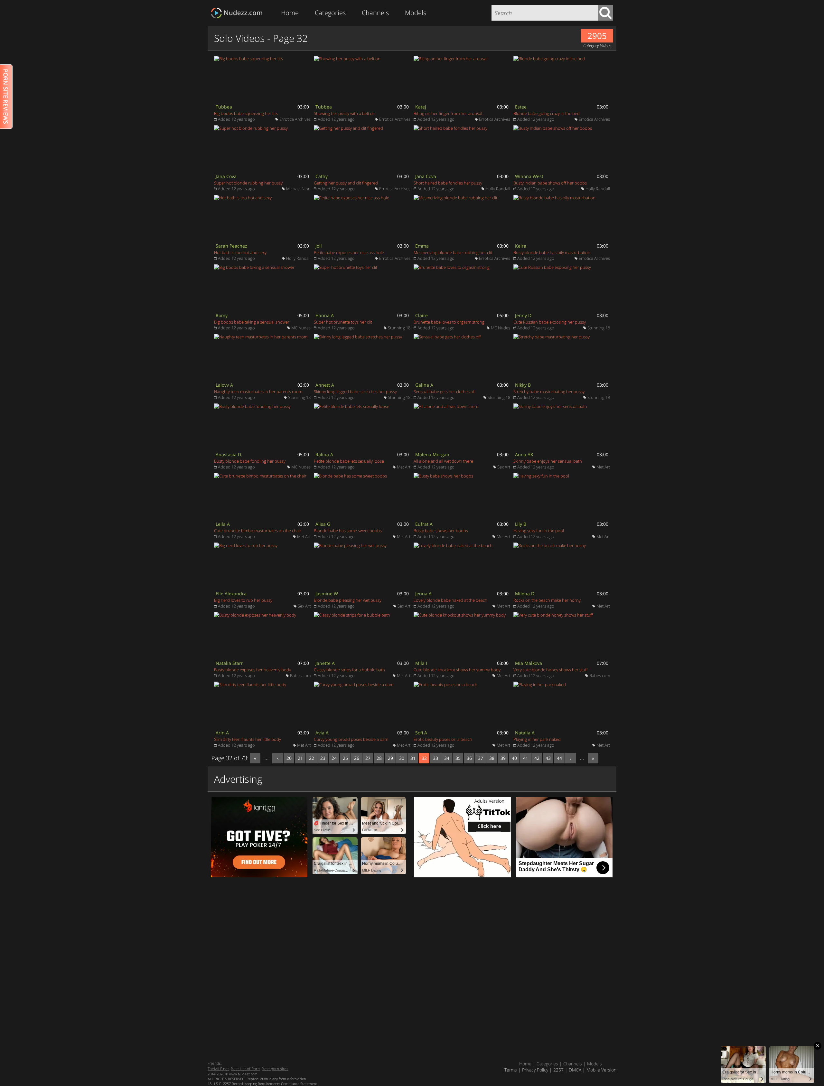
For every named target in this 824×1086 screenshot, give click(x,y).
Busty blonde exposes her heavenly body (252, 670)
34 (446, 758)
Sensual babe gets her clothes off (445, 391)
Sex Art (503, 467)
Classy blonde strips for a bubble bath (349, 670)
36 (469, 758)
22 (311, 758)
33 (435, 758)
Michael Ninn (298, 189)
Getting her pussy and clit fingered (346, 183)
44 (559, 758)
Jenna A (423, 593)
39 (503, 758)
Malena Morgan (432, 454)
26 (356, 758)
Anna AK (524, 454)
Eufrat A (424, 524)
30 (401, 758)
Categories (330, 12)
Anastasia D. (229, 454)
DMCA (575, 1070)
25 (345, 758)
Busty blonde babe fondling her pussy (250, 461)
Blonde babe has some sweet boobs (348, 531)
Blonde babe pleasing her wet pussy (347, 600)
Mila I (421, 663)
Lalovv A (224, 385)
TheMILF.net (218, 1069)
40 (514, 758)
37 (480, 758)
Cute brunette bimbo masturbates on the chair (257, 531)
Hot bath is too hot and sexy (240, 252)
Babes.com (300, 675)
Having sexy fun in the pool (538, 531)
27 (367, 758)
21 (300, 758)
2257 (558, 1070)
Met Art (403, 467)
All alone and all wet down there (443, 461)
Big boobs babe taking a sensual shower (251, 322)
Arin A (222, 733)
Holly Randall (498, 189)
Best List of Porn (245, 1069)
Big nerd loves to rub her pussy (243, 600)
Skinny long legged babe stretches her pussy (355, 391)
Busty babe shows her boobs (441, 531)
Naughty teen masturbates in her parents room (258, 391)
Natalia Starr (229, 663)
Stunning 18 (399, 328)
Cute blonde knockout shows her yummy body (457, 670)
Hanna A (324, 315)
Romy (222, 315)
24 (334, 758)
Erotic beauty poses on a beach (443, 739)
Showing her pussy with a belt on (344, 113)
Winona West (529, 176)
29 (390, 758)
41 (525, 758)
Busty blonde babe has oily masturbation (551, 252)
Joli (318, 246)
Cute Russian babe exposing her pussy (549, 322)
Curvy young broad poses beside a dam (351, 739)
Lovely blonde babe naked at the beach (450, 600)
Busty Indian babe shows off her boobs (550, 183)
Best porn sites (275, 1069)
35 (458, 758)
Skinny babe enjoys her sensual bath (547, 461)
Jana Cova (226, 176)
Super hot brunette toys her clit (343, 322)
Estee (521, 107)
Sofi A (421, 733)
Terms (510, 1070)
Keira (520, 246)
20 (289, 758)
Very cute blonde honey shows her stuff (550, 670)
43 (548, 758)
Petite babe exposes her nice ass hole (349, 252)
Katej (420, 107)
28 (379, 758)
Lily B (520, 524)
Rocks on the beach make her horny (547, 600)
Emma (422, 246)
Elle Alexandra (231, 593)
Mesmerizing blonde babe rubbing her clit (453, 252)
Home (290, 12)
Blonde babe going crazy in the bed (546, 113)
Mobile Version (601, 1070)
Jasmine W (326, 593)
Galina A (424, 385)
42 (536, 758)
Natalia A (525, 733)
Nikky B (523, 385)
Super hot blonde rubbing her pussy (248, 183)
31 (413, 758)
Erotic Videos (239, 13)
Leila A (223, 524)
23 (322, 758)
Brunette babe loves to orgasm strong (449, 322)
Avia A (322, 733)
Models (415, 12)
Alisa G (322, 524)
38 (491, 758)
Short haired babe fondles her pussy (448, 183)
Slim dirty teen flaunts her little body (247, 739)
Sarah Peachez (231, 246)
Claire (421, 315)
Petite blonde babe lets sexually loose (349, 461)
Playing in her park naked (537, 739)
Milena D (524, 593)
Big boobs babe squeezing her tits (246, 113)
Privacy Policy (535, 1070)
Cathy (321, 176)
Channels (375, 12)
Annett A (324, 385)
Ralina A (324, 454)
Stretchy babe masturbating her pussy (549, 391)
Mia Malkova (528, 663)
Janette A (325, 663)
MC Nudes (301, 328)
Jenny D (523, 315)
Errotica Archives (295, 119)
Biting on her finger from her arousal (448, 113)
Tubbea (224, 107)
